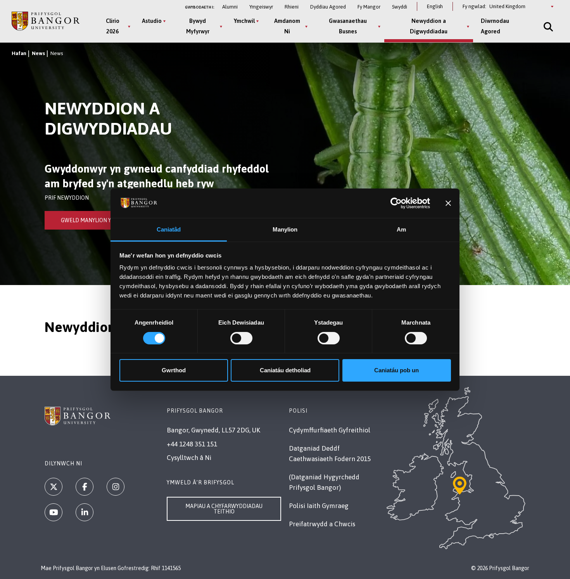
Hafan (19, 53)
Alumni (230, 7)
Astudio (152, 20)
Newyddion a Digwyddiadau (428, 26)
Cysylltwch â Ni (189, 457)
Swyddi (399, 7)
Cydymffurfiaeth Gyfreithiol (329, 430)
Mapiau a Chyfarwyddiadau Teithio (224, 509)
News (38, 53)
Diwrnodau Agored (495, 26)
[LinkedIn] (84, 512)
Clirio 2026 (112, 26)
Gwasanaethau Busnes (348, 26)
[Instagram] (115, 487)
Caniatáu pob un (396, 370)
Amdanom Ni (287, 26)
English (435, 6)
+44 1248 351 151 (192, 444)
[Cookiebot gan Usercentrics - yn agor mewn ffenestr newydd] (396, 203)
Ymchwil (244, 20)
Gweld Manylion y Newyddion (102, 220)
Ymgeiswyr (261, 7)
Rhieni (292, 7)
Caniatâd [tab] (169, 229)
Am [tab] (401, 229)
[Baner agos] (448, 203)
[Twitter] (53, 487)
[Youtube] (53, 512)
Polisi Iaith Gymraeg (319, 506)
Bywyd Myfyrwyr (197, 26)
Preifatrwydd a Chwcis (322, 524)
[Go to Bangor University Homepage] (45, 21)
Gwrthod (174, 370)
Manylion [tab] (285, 229)
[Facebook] (84, 487)
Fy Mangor (369, 7)
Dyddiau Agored (328, 7)
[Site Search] (547, 26)
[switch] (241, 338)
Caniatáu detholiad (285, 370)
